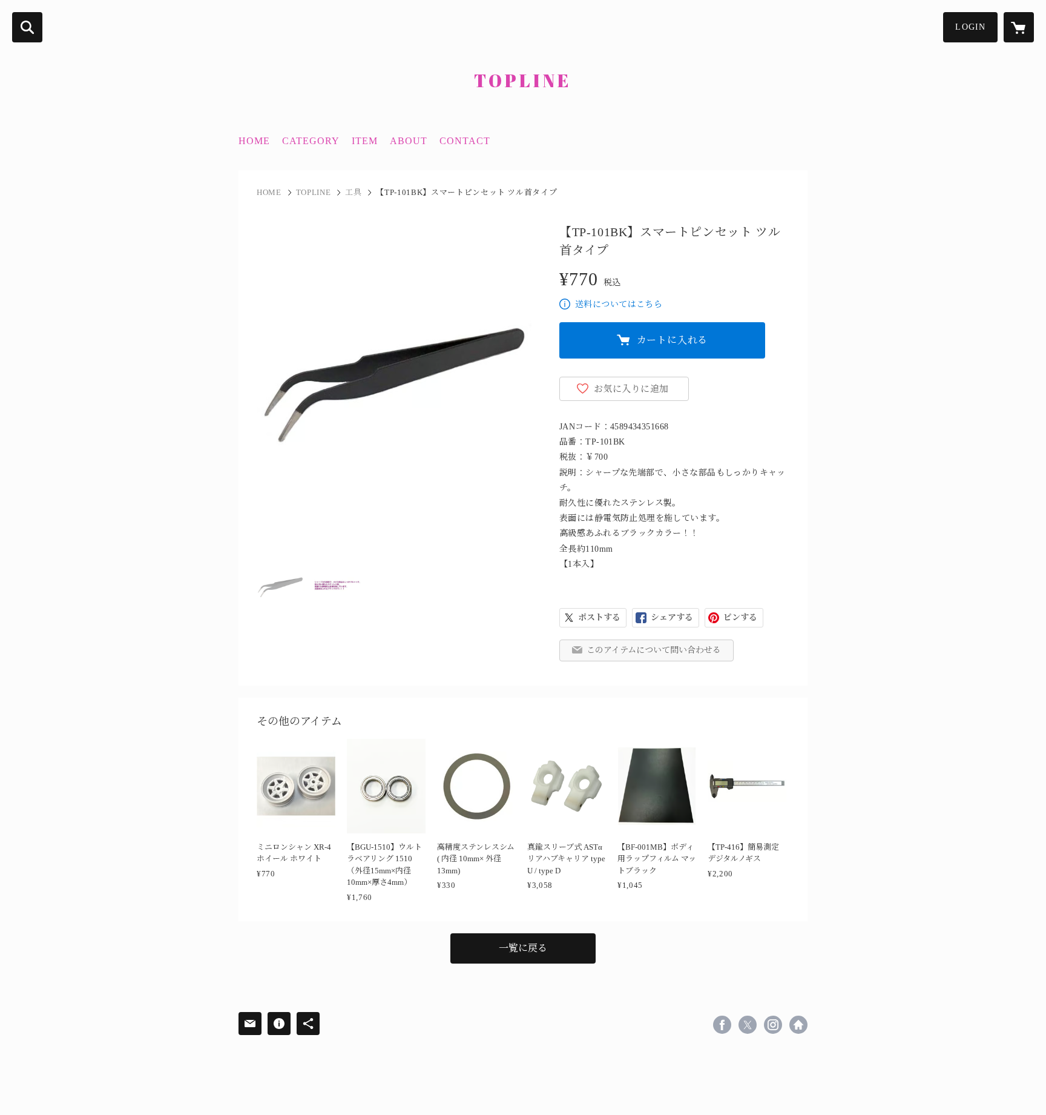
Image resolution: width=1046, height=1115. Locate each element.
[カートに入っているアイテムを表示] (1019, 27)
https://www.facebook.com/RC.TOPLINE (722, 1025)
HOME (254, 141)
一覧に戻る (523, 948)
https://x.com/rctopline (747, 1025)
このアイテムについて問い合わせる (654, 650)
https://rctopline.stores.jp (798, 1025)
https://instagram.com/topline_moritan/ (773, 1025)
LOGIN (970, 26)
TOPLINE (313, 192)
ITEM (365, 141)
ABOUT (408, 141)
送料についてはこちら (618, 304)
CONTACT (464, 141)
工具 (353, 192)
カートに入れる (672, 340)
